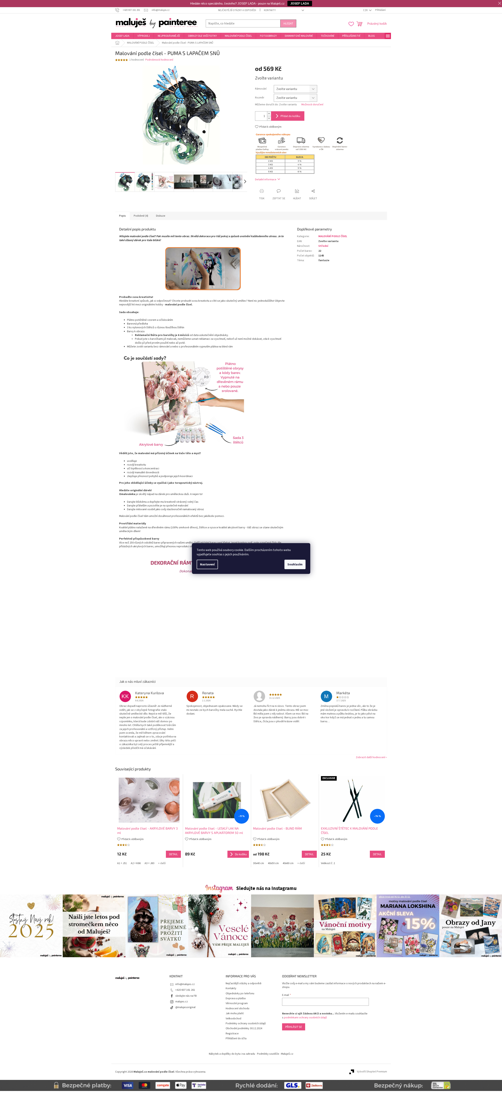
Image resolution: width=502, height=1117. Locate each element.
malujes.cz (181, 1002)
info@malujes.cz (185, 984)
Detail (173, 854)
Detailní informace (265, 179)
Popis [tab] (122, 216)
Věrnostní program (237, 1003)
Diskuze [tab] (160, 216)
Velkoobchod (233, 1019)
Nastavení (207, 564)
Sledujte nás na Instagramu (266, 888)
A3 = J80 (149, 863)
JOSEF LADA (299, 3)
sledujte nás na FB (186, 996)
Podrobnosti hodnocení (159, 60)
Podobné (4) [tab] (141, 216)
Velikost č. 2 (328, 863)
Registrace (232, 1034)
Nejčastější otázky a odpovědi (237, 10)
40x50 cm (273, 863)
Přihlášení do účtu (236, 1038)
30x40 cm (258, 863)
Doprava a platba (236, 998)
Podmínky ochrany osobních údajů (246, 1023)
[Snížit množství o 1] (269, 118)
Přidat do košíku (290, 116)
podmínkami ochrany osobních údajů (305, 1018)
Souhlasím (295, 564)
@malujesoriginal (185, 1007)
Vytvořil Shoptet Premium (372, 1072)
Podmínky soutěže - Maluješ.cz (275, 1054)
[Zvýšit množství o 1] (269, 113)
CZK (365, 10)
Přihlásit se (293, 1026)
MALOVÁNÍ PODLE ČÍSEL (332, 236)
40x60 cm (288, 863)
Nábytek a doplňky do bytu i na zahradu (232, 1054)
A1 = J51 (122, 863)
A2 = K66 (136, 863)
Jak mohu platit (235, 1013)
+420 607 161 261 (185, 990)
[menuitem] (122, 36)
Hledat (288, 23)
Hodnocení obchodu (237, 1008)
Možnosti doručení (312, 105)
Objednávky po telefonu (240, 993)
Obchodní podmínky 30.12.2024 (244, 1028)
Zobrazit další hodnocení (370, 757)
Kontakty (270, 10)
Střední (323, 246)
